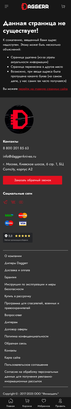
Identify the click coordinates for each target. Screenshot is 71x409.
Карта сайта (12, 357)
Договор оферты (16, 329)
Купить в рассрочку (18, 296)
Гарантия (10, 277)
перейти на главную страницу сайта (43, 88)
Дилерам (11, 322)
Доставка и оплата (17, 270)
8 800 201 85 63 (16, 148)
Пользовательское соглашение (26, 364)
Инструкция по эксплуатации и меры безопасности (30, 286)
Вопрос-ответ (13, 315)
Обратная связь (16, 343)
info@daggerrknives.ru (19, 156)
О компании (13, 256)
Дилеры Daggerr (16, 263)
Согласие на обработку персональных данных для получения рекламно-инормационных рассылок (31, 376)
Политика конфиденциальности (27, 336)
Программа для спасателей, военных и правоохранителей (32, 305)
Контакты (10, 350)
